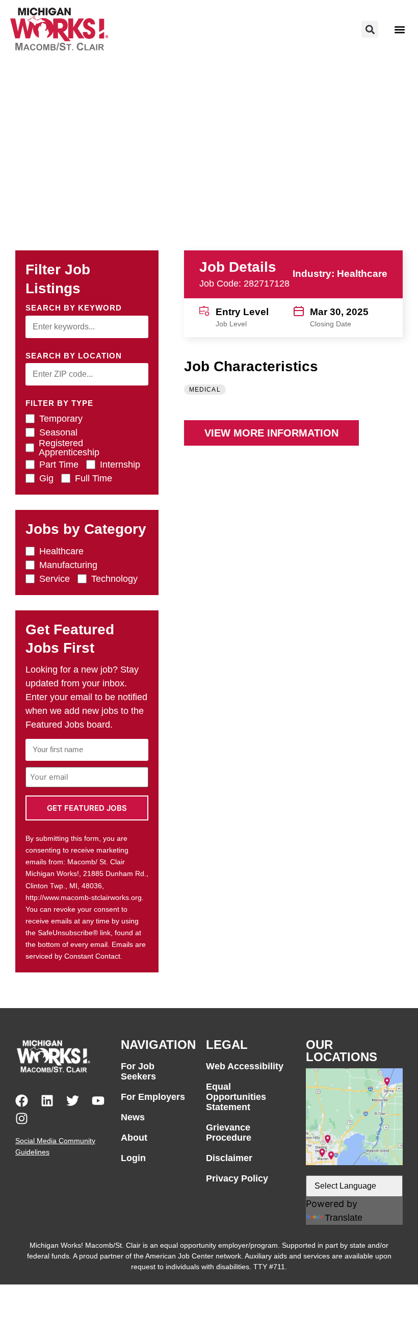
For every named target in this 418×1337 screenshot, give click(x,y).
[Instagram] (21, 1118)
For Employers (153, 1097)
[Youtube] (98, 1100)
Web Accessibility (244, 1066)
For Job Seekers (138, 1071)
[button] (369, 29)
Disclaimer (229, 1158)
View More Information (271, 433)
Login (133, 1158)
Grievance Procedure (228, 1132)
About (134, 1138)
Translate (343, 1218)
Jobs (62, 85)
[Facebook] (21, 1100)
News (133, 1117)
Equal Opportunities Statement (236, 1097)
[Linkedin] (47, 1100)
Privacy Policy (237, 1178)
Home (31, 85)
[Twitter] (72, 1100)
